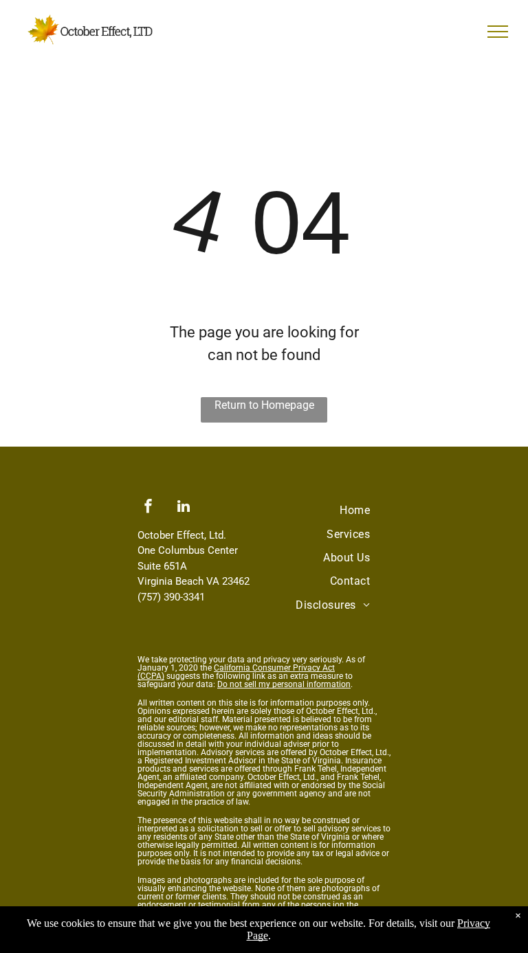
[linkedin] (184, 508)
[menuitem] (354, 510)
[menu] (498, 31)
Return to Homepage (264, 405)
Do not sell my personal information (284, 684)
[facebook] (149, 508)
